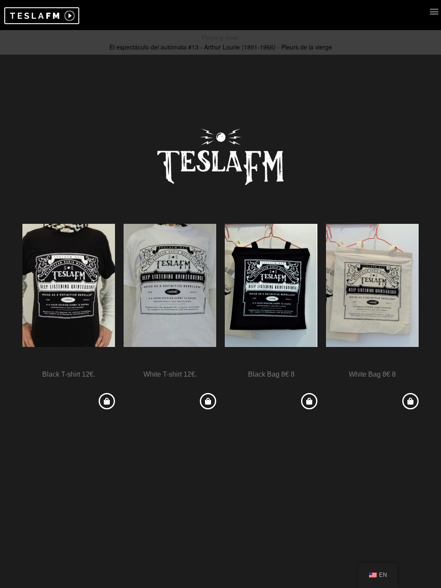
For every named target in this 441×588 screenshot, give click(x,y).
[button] (33, 15)
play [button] (68, 15)
